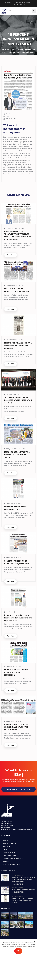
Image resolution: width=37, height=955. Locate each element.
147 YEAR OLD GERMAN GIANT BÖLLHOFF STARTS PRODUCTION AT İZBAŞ (18, 400)
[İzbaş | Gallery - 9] (5, 932)
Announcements (9, 852)
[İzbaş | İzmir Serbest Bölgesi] (4, 11)
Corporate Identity (10, 843)
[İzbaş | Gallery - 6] (13, 924)
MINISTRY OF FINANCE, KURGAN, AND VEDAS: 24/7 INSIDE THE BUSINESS (18, 345)
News (5, 849)
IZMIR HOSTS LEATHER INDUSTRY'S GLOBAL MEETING (23, 891)
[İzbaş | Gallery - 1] (5, 915)
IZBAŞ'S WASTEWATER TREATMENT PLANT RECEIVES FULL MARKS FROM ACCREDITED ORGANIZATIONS (24, 881)
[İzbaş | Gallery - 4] (29, 915)
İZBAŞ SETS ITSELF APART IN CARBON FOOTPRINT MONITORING (16, 672)
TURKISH (9, 2)
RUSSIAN (28, 2)
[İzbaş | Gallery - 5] (5, 924)
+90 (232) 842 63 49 (7, 825)
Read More (10, 255)
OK (18, 951)
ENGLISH (18, 2)
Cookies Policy (31, 946)
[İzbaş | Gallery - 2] (13, 915)
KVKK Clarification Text (11, 864)
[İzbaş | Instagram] (20, 4)
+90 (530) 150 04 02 (7, 823)
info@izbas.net (5, 827)
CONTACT (6, 861)
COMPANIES (7, 846)
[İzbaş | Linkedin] (14, 4)
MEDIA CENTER (17, 49)
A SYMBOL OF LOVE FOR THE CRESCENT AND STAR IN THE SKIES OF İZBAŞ (16, 727)
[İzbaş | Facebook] (17, 4)
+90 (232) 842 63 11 (7, 821)
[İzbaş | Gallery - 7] (20, 924)
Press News (30, 49)
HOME (7, 49)
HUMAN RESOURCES (9, 855)
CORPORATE (7, 840)
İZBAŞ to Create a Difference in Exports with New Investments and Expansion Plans (18, 618)
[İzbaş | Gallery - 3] (21, 915)
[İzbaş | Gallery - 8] (29, 924)
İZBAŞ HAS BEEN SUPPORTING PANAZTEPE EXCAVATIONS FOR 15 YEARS (18, 454)
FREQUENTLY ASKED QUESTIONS (13, 858)
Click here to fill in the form (18, 789)
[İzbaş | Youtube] (24, 4)
